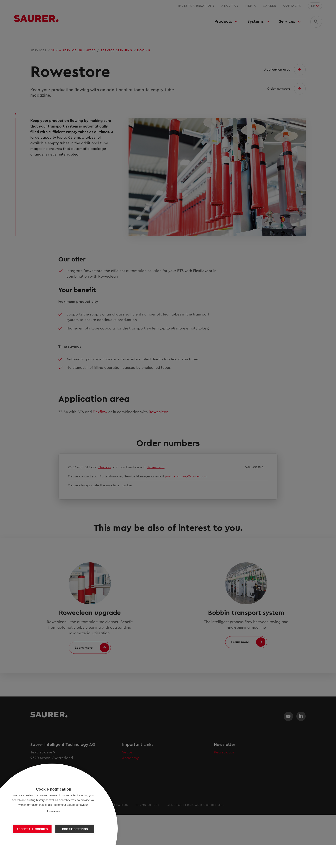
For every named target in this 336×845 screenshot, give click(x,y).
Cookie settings (75, 829)
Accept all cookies (32, 829)
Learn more (53, 811)
